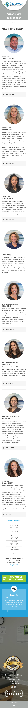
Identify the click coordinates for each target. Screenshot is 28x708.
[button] (14, 94)
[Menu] (14, 705)
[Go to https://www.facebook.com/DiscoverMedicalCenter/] (8, 18)
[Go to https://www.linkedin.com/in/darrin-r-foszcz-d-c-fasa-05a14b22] (14, 18)
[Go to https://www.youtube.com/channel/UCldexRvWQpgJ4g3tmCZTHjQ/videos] (17, 18)
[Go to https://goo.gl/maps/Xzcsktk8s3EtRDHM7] (20, 18)
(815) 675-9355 (14, 14)
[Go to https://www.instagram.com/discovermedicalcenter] (11, 18)
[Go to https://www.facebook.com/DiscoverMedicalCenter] (12, 687)
